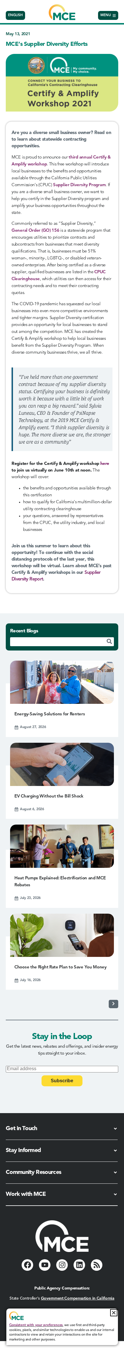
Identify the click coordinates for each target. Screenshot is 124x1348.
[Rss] (96, 1265)
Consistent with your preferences (36, 1325)
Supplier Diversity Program (79, 185)
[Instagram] (62, 1265)
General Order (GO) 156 (35, 231)
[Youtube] (44, 1265)
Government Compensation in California (77, 1298)
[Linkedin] (79, 1265)
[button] (113, 1312)
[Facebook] (27, 1265)
